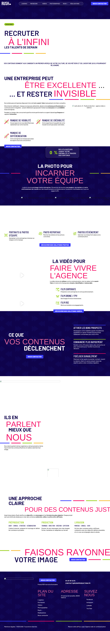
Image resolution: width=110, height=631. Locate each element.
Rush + (65, 3)
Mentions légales (9, 627)
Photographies (55, 3)
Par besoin (33, 3)
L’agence (24, 3)
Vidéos (44, 3)
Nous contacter (43, 615)
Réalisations (74, 3)
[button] (22, 275)
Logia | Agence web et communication (93, 627)
